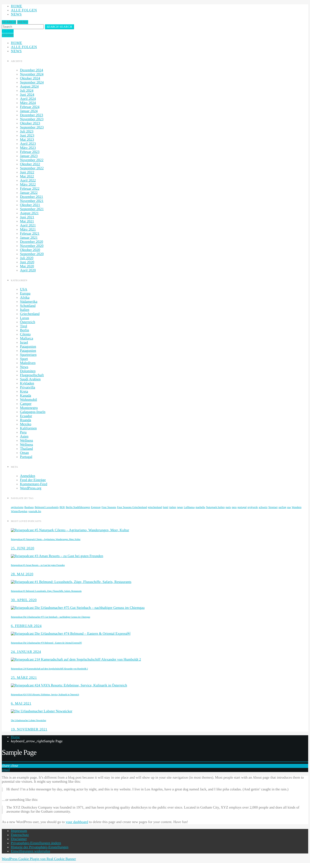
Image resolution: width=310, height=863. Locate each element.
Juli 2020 (26, 258)
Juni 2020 (27, 262)
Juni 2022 (27, 172)
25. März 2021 (24, 678)
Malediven (27, 363)
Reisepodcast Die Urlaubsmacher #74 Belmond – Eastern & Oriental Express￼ (46, 643)
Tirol (23, 326)
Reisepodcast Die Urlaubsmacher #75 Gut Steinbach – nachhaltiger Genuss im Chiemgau (50, 617)
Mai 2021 (27, 221)
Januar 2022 (29, 193)
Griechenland (29, 314)
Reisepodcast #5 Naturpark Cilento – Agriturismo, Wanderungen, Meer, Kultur (45, 539)
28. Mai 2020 (22, 574)
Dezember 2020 (31, 242)
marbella (200, 507)
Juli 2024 (26, 91)
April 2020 (28, 270)
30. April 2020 (24, 600)
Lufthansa (189, 507)
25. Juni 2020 (22, 548)
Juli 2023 (26, 131)
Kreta (24, 391)
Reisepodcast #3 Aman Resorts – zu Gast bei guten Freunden (38, 565)
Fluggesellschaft (32, 375)
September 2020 (32, 254)
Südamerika (28, 302)
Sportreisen (28, 355)
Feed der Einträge (33, 480)
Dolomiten (27, 371)
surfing (282, 507)
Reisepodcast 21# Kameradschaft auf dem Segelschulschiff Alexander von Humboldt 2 (49, 668)
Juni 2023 (27, 136)
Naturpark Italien (215, 507)
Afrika (25, 298)
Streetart (273, 507)
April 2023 (28, 144)
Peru (23, 432)
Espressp (96, 507)
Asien (24, 436)
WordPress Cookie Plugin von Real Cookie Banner (39, 859)
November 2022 (32, 160)
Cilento (25, 334)
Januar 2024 (29, 111)
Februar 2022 (29, 189)
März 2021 (28, 229)
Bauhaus (29, 507)
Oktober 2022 (30, 164)
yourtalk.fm (34, 511)
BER (62, 507)
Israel (24, 342)
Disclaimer (19, 839)
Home (16, 6)
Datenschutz (20, 835)
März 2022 (28, 185)
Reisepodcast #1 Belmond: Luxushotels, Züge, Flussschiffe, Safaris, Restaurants (46, 591)
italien (172, 507)
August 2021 (29, 213)
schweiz (263, 507)
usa (289, 507)
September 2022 (32, 168)
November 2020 (32, 246)
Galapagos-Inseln (32, 412)
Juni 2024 (27, 95)
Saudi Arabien (30, 379)
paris (228, 507)
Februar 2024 (29, 107)
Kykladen (27, 383)
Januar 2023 (29, 156)
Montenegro (29, 408)
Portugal (26, 457)
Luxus (24, 318)
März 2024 (28, 103)
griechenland (155, 507)
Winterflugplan (19, 511)
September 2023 (32, 127)
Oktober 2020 (30, 250)
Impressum (19, 831)
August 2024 (29, 87)
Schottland (27, 306)
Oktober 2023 (30, 123)
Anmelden (27, 476)
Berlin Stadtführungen (78, 507)
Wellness (26, 441)
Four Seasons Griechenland (132, 507)
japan (180, 507)
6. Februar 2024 (26, 626)
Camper (26, 404)
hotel (165, 507)
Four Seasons (108, 507)
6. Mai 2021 (21, 704)
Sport (24, 359)
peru (234, 507)
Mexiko (25, 424)
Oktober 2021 (30, 205)
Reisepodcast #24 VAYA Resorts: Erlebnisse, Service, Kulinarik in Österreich (45, 694)
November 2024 (32, 74)
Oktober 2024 (30, 78)
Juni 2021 (27, 217)
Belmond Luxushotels (47, 507)
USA (23, 289)
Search (59, 26)
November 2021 (32, 201)
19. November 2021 (29, 729)
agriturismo (17, 507)
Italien (24, 310)
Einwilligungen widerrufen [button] (30, 851)
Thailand (26, 449)
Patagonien (28, 347)
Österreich (27, 322)
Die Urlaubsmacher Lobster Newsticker (28, 720)
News (16, 14)
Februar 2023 (29, 152)
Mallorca (26, 338)
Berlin (24, 330)
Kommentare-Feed (33, 484)
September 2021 (32, 209)
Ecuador (26, 416)
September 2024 (32, 82)
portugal (242, 507)
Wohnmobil (28, 400)
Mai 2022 (27, 176)
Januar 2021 (29, 238)
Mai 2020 (27, 266)
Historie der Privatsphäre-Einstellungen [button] (39, 847)
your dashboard (77, 822)
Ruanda (25, 420)
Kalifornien (28, 428)
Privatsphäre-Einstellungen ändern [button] (36, 843)
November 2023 (32, 119)
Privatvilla (27, 387)
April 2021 (28, 225)
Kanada (25, 396)
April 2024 (28, 99)
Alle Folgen (24, 10)
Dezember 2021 (31, 197)
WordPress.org (30, 488)
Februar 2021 (29, 234)
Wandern (296, 507)
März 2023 (28, 148)
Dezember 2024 (31, 70)
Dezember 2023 (31, 115)
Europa (25, 293)
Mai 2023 (27, 140)
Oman (24, 453)
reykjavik (253, 507)
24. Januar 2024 (26, 652)
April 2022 (28, 180)
